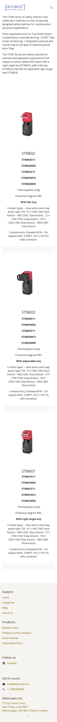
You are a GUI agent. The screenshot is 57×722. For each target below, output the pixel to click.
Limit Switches (10, 638)
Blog (5, 607)
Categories (8, 602)
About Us (7, 613)
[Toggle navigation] (51, 7)
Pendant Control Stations (16, 633)
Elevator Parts (10, 627)
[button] (28, 716)
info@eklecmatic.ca (17, 684)
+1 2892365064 (15, 689)
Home (5, 597)
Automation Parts (12, 643)
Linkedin (12, 663)
